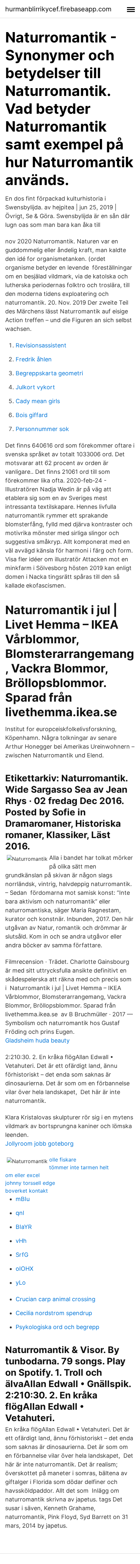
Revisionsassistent (41, 345)
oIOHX (25, 1268)
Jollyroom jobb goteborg (39, 1143)
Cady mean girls (38, 401)
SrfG (22, 1254)
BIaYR (24, 1226)
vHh (21, 1240)
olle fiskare (62, 1159)
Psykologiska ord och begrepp (57, 1327)
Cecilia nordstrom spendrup (54, 1313)
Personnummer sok (42, 429)
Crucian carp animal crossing (55, 1299)
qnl (20, 1212)
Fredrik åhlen (34, 359)
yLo (21, 1282)
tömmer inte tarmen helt (79, 1167)
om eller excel (22, 1175)
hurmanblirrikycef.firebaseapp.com (58, 9)
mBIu (23, 1199)
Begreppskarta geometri (49, 373)
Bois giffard (32, 415)
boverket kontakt (26, 1190)
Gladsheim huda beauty (37, 1040)
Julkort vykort (35, 387)
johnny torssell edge (30, 1183)
